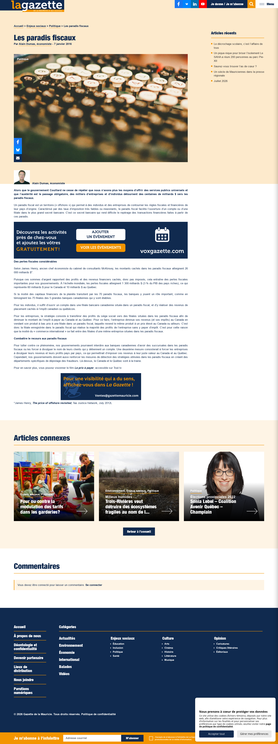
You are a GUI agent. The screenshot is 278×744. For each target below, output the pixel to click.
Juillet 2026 (220, 81)
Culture (168, 638)
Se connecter (93, 585)
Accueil (18, 26)
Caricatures (222, 643)
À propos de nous (27, 635)
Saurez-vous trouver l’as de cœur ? (235, 66)
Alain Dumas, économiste (35, 43)
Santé (116, 655)
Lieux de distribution (23, 668)
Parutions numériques (23, 690)
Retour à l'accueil (139, 531)
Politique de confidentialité (98, 714)
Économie (67, 652)
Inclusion (118, 647)
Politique (54, 26)
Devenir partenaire (28, 657)
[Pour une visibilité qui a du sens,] (101, 399)
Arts (166, 643)
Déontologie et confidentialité (25, 647)
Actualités (67, 638)
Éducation (118, 643)
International (69, 659)
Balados (65, 666)
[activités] (101, 257)
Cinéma (168, 647)
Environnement (115, 490)
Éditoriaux (222, 651)
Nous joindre (24, 679)
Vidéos (64, 673)
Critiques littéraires (227, 647)
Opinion (220, 638)
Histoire (168, 651)
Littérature (170, 655)
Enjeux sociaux (36, 26)
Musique (169, 660)
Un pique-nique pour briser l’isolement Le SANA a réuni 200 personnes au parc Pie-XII (239, 57)
